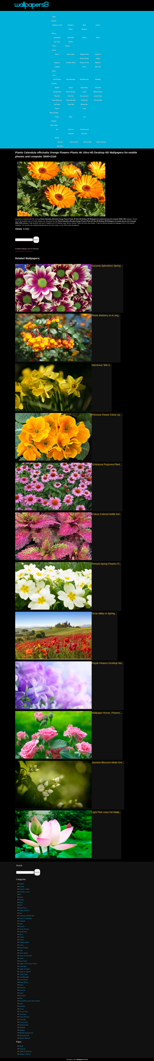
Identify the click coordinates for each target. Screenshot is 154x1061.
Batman (60, 142)
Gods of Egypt (87, 142)
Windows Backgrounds (26, 1033)
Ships (70, 117)
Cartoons (54, 83)
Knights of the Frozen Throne (84, 56)
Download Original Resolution (24, 251)
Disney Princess (71, 92)
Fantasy (67, 46)
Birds (84, 25)
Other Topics (54, 125)
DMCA (21, 1046)
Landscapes (57, 37)
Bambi (71, 88)
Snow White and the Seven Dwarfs (57, 104)
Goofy (84, 92)
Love (53, 75)
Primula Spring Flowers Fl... (106, 563)
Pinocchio (57, 96)
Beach (98, 37)
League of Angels (98, 56)
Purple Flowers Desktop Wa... (108, 663)
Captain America (101, 142)
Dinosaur (84, 29)
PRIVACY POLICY (25, 1054)
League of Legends (57, 65)
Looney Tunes (98, 96)
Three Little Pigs (71, 100)
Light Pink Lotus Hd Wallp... (106, 812)
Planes (57, 117)
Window (53, 121)
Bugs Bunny (84, 88)
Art (57, 129)
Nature (54, 33)
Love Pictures (57, 79)
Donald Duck (57, 92)
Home (54, 17)
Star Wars (60, 146)
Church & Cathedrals (25, 918)
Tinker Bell (70, 104)
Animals (54, 21)
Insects (98, 25)
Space (54, 71)
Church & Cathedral (71, 131)
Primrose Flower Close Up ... (107, 414)
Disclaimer (22, 1049)
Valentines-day (84, 79)
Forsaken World (70, 62)
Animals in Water (71, 27)
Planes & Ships (54, 113)
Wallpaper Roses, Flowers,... (107, 712)
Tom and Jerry (84, 96)
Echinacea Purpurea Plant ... (107, 464)
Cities (54, 46)
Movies (57, 138)
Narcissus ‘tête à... (102, 365)
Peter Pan (71, 96)
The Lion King (98, 100)
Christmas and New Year (84, 131)
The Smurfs (84, 100)
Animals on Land (57, 25)
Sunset (84, 37)
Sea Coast (57, 42)
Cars (84, 117)
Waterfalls (71, 37)
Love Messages (70, 79)
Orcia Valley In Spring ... (104, 613)
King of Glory (71, 54)
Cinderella (98, 88)
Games (54, 50)
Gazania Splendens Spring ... (107, 265)
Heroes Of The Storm (84, 65)
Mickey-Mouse (97, 92)
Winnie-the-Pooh (84, 106)
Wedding (98, 79)
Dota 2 (57, 54)
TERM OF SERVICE (25, 1051)
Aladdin (57, 88)
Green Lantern (74, 142)
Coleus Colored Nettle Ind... (106, 514)
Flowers (70, 42)
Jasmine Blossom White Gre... (108, 762)
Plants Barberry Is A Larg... (106, 315)
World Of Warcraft (98, 65)
